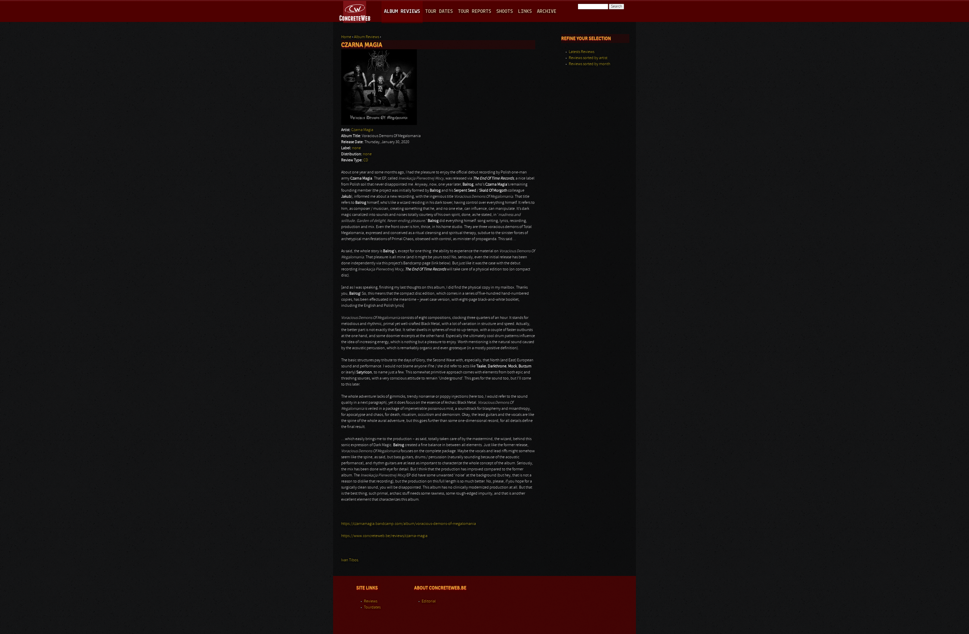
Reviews (370, 601)
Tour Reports (474, 11)
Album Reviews (402, 11)
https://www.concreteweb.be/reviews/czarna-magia (384, 536)
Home (346, 37)
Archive (546, 11)
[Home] (355, 11)
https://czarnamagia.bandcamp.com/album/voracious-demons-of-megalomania (408, 524)
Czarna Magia (362, 130)
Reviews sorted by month (589, 64)
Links (525, 11)
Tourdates (372, 607)
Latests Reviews (581, 52)
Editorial (429, 601)
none (356, 148)
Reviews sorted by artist (588, 58)
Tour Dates (439, 11)
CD (365, 160)
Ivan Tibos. (350, 560)
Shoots (504, 11)
